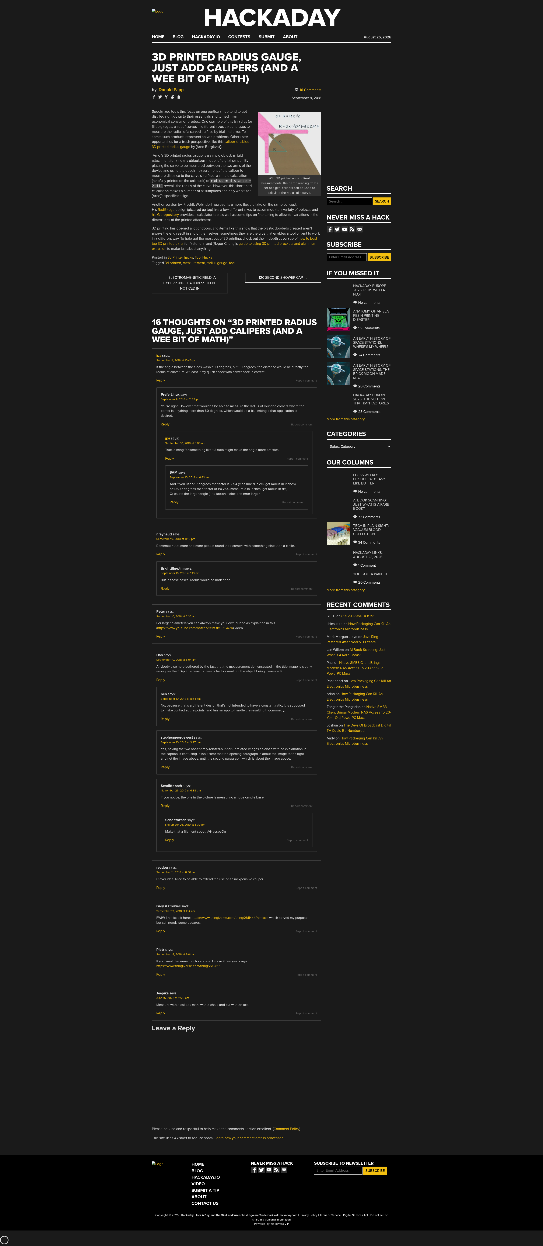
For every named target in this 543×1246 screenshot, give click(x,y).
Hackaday (271, 18)
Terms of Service (330, 1215)
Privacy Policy (308, 1215)
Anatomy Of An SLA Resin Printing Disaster (371, 315)
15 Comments (368, 328)
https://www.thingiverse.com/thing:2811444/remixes (230, 918)
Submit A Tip (205, 1190)
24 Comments (368, 355)
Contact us (359, 229)
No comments (368, 302)
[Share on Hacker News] (166, 97)
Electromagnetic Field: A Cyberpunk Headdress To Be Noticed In (189, 283)
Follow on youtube (344, 229)
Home (158, 36)
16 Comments (310, 90)
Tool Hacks (203, 257)
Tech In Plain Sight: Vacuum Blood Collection (371, 530)
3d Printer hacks (180, 257)
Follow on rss (352, 229)
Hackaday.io (206, 36)
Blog (178, 36)
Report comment (306, 380)
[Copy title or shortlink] (178, 97)
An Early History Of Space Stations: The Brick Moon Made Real (371, 371)
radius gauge (217, 263)
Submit (267, 36)
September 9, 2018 (306, 98)
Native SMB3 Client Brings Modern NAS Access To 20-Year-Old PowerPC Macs (355, 668)
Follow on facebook (330, 229)
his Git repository (165, 215)
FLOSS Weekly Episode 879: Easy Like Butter (369, 479)
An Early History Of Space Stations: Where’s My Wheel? (371, 342)
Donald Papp (171, 89)
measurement (194, 263)
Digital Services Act (355, 1215)
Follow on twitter (337, 229)
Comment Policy (286, 1129)
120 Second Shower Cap (283, 277)
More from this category (346, 419)
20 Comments (369, 386)
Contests (239, 36)
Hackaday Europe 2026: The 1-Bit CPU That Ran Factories (371, 399)
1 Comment (366, 565)
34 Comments (368, 542)
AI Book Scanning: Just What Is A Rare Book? (371, 504)
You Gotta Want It (370, 574)
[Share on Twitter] (160, 97)
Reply (160, 380)
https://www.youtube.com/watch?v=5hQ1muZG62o (195, 628)
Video (198, 1184)
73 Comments (368, 517)
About (290, 36)
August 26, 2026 (377, 37)
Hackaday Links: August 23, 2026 (368, 554)
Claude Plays (357, 616)
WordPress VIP (279, 1224)
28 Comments (369, 412)
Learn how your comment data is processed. (249, 1138)
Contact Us (205, 1203)
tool (232, 263)
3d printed (173, 263)
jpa (158, 355)
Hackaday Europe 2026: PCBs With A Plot (369, 290)
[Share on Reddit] (172, 97)
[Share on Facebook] (154, 97)
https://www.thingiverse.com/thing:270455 (188, 966)
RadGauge (166, 209)
